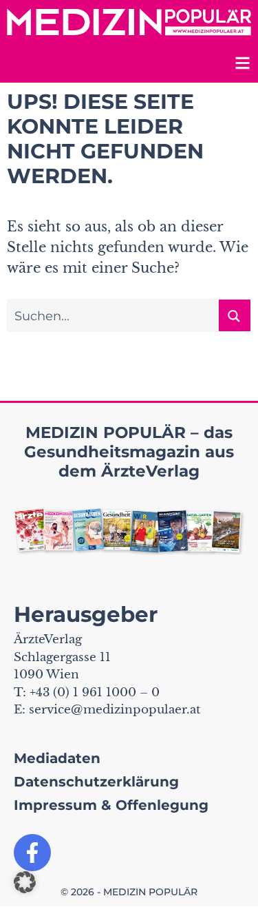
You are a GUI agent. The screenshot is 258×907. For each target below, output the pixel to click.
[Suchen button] (234, 315)
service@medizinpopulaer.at (114, 709)
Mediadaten (57, 758)
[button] (25, 882)
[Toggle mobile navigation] (241, 65)
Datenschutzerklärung (96, 781)
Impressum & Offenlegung (111, 805)
